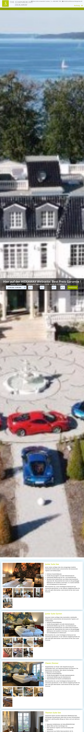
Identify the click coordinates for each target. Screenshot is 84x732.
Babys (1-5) (63, 284)
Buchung (77, 5)
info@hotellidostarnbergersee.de (72, 1)
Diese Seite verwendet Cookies (41, 1)
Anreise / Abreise (16, 284)
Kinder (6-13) (54, 284)
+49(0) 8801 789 (56, 1)
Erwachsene (31, 284)
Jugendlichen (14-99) (42, 284)
